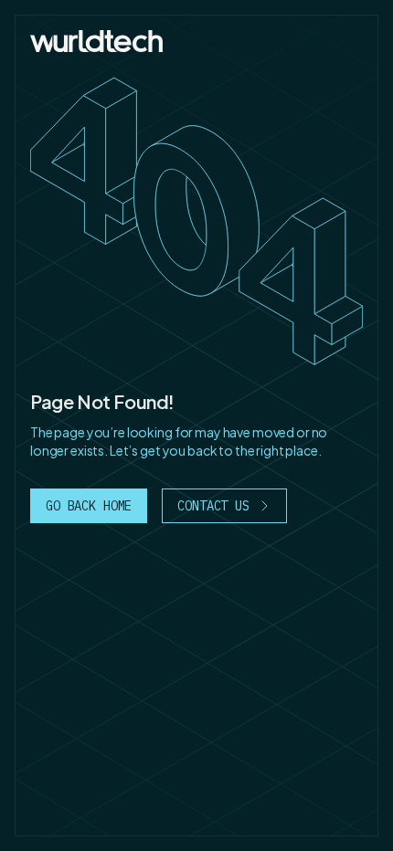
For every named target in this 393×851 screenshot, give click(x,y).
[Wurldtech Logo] (96, 41)
